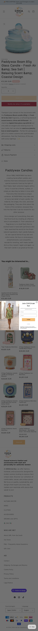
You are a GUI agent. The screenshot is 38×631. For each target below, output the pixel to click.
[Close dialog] (37, 302)
